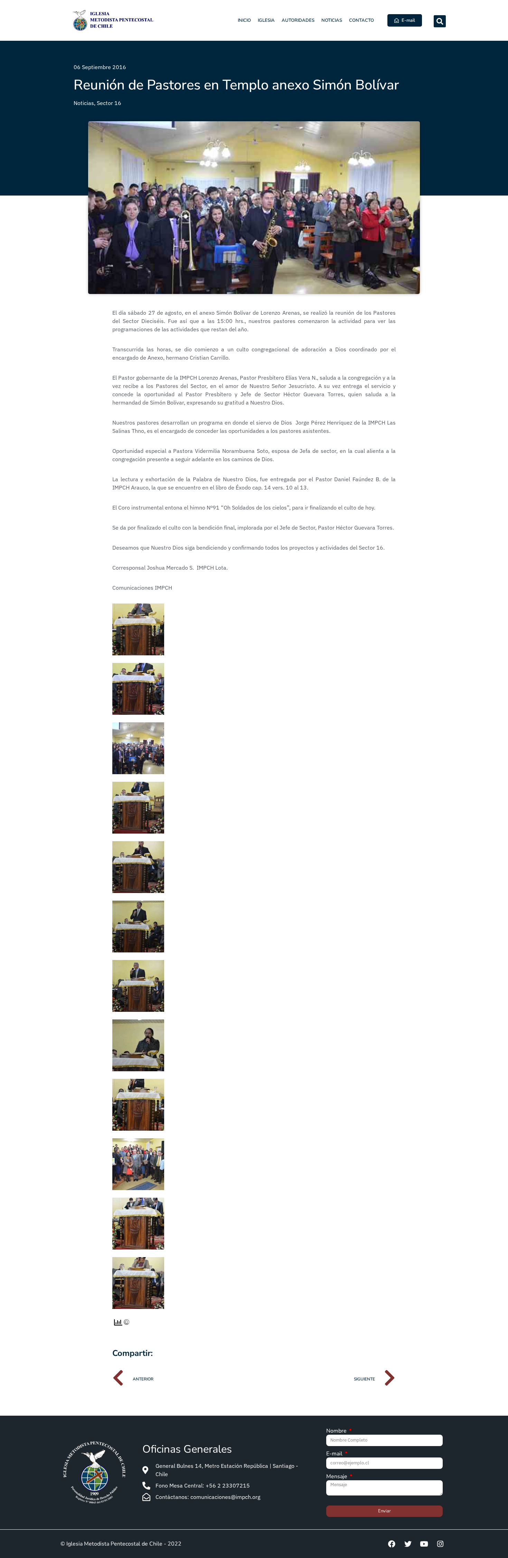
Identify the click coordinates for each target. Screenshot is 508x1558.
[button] (440, 21)
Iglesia (266, 20)
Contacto (361, 20)
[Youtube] (424, 1544)
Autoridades (298, 20)
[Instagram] (440, 1544)
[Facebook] (391, 1544)
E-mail (335, 1454)
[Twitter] (408, 1544)
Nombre (337, 1431)
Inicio (244, 20)
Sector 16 (109, 102)
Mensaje (337, 1477)
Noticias (331, 20)
